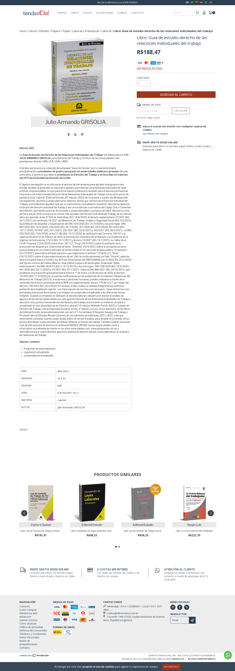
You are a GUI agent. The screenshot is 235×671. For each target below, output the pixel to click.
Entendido (171, 666)
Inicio (22, 31)
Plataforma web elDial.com (28, 615)
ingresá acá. (178, 659)
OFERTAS (62, 12)
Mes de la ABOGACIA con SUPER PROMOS (117, 2)
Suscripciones (104, 12)
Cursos (87, 12)
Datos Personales (29, 637)
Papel (66, 31)
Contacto (137, 12)
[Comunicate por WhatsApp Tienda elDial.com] (228, 655)
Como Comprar (28, 609)
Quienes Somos (28, 620)
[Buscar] (197, 12)
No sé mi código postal (148, 117)
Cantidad (143, 77)
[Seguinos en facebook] (179, 607)
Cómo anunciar (27, 623)
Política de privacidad (31, 627)
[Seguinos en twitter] (186, 607)
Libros (75, 12)
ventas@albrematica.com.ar (122, 613)
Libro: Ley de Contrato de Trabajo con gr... (143, 531)
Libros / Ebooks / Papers (44, 31)
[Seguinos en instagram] (172, 607)
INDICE (23, 429)
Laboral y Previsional (85, 31)
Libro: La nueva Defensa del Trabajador (194, 531)
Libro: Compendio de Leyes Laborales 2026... (92, 531)
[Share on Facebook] (69, 134)
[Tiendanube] (34, 656)
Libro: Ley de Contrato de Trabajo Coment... (40, 531)
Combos (122, 12)
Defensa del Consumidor (33, 630)
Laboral (106, 31)
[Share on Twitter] (75, 134)
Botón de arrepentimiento (28, 642)
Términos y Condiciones (32, 634)
